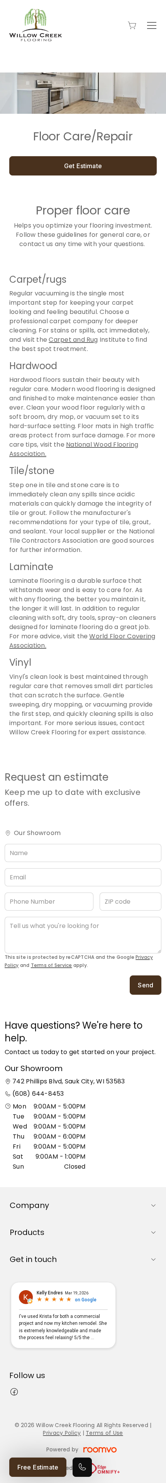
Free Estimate (37, 1467)
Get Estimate (83, 166)
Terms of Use (104, 1433)
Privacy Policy (62, 1433)
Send (145, 985)
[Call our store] (82, 1467)
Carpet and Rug (73, 339)
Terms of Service (51, 965)
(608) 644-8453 (38, 1093)
